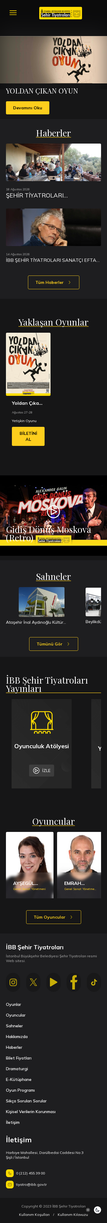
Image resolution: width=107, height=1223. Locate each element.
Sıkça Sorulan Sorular (26, 1101)
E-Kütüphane (19, 1079)
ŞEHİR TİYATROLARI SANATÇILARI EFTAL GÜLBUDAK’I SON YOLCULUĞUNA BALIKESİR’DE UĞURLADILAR (48, 195)
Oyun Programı (20, 1090)
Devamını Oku (27, 108)
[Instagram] (13, 982)
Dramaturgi (17, 1068)
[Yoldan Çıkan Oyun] (28, 364)
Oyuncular (16, 1015)
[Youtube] (53, 982)
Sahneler (14, 1025)
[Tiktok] (94, 982)
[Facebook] (74, 982)
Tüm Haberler (49, 282)
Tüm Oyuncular (49, 917)
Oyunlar (13, 1004)
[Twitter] (33, 982)
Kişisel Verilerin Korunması (31, 1111)
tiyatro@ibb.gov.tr (31, 1184)
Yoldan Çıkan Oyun (27, 403)
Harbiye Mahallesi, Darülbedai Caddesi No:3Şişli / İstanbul (45, 1155)
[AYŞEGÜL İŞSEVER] (30, 865)
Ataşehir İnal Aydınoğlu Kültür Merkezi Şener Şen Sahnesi (34, 622)
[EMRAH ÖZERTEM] (81, 865)
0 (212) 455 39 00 (30, 1173)
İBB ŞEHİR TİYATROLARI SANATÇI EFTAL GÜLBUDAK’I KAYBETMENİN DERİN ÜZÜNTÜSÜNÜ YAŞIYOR (52, 260)
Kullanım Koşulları (34, 1214)
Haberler (14, 1047)
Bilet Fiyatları (19, 1058)
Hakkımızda (17, 1036)
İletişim (13, 1122)
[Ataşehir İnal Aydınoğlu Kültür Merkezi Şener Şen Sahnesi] (41, 602)
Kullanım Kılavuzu (73, 1214)
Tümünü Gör (49, 644)
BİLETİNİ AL (28, 436)
